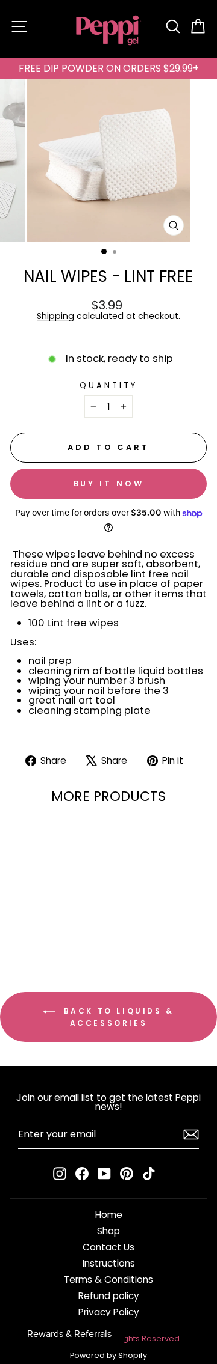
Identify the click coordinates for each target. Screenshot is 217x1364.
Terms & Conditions (108, 1279)
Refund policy (108, 1295)
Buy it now (109, 483)
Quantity (108, 385)
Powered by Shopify (108, 1355)
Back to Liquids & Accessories (117, 1017)
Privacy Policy (108, 1312)
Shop (108, 1231)
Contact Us (108, 1247)
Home (108, 1214)
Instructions (109, 1263)
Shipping (55, 316)
